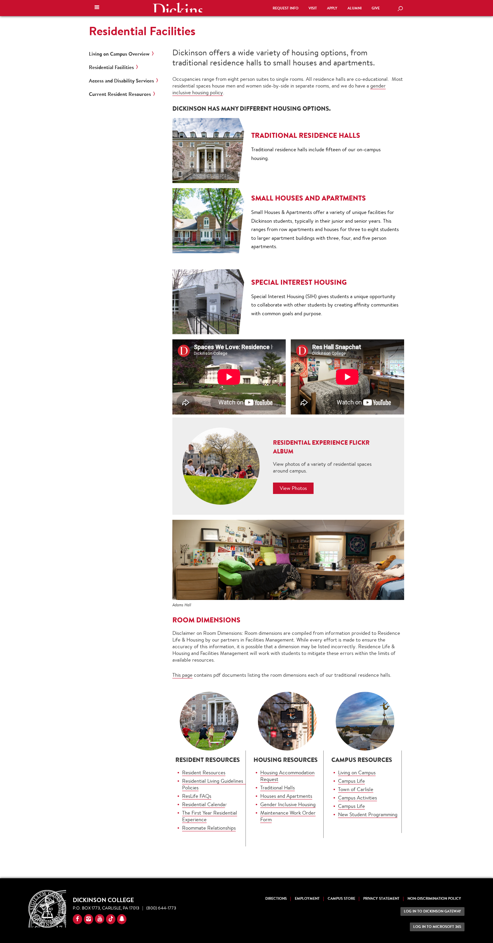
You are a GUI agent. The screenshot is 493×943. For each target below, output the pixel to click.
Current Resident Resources (120, 94)
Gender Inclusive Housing (288, 804)
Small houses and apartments (308, 198)
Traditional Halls (277, 787)
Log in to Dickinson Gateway (432, 911)
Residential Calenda (203, 804)
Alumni (354, 8)
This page (182, 675)
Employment (307, 898)
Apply (332, 8)
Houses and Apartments (286, 796)
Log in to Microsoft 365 (437, 926)
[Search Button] (400, 9)
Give (376, 8)
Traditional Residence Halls (305, 135)
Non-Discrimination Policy (434, 898)
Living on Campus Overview (119, 54)
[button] (97, 8)
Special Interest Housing (299, 282)
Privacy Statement (381, 898)
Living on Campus (357, 772)
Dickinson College (177, 7)
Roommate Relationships (209, 828)
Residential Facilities (142, 31)
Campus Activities (357, 797)
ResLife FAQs (196, 796)
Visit (313, 8)
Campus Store (341, 898)
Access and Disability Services (121, 80)
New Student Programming (367, 814)
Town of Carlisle (355, 789)
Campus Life (351, 781)
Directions (276, 898)
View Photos (293, 488)
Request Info (285, 8)
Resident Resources (203, 772)
